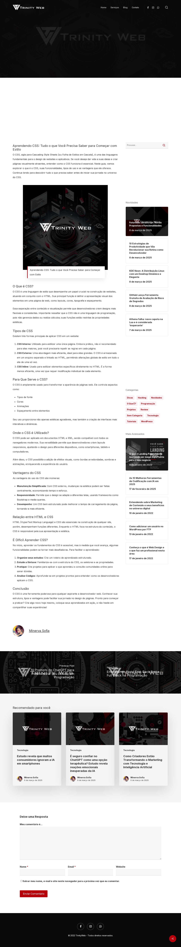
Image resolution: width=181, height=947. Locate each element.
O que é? (131, 403)
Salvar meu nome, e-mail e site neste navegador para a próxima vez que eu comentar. (71, 881)
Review (144, 409)
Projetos (131, 409)
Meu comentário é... (31, 824)
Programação (82, 49)
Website (120, 866)
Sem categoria (134, 415)
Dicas (130, 397)
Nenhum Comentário (117, 74)
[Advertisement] (90, 114)
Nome (24, 866)
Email (72, 866)
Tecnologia (101, 49)
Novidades (156, 397)
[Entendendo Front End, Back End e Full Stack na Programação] (135, 672)
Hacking (142, 397)
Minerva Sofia (61, 74)
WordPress (147, 421)
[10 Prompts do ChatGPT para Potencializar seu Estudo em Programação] (45, 672)
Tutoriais (131, 421)
